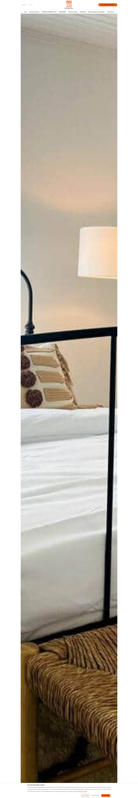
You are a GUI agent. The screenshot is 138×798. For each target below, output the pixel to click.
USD (30, 4)
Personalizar (85, 795)
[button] (22, 11)
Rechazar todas (95, 795)
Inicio (25, 12)
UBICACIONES (62, 12)
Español (24, 4)
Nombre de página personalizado (96, 12)
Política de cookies (82, 791)
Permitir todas (105, 795)
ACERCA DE (83, 12)
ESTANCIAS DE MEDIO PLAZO (49, 12)
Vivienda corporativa (34, 12)
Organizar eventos (72, 12)
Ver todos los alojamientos (108, 4)
